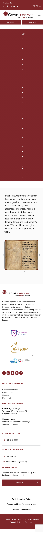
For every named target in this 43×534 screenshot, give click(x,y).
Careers (5, 395)
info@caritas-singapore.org (16, 462)
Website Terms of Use (21, 509)
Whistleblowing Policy (21, 499)
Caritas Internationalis (10, 389)
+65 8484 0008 (12, 440)
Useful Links (7, 398)
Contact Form (7, 392)
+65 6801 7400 (12, 457)
